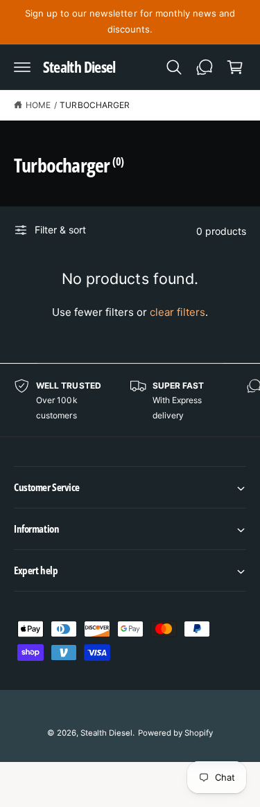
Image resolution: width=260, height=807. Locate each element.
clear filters (177, 312)
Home (38, 105)
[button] (22, 67)
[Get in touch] (204, 67)
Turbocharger (94, 105)
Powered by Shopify (175, 733)
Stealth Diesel (106, 733)
